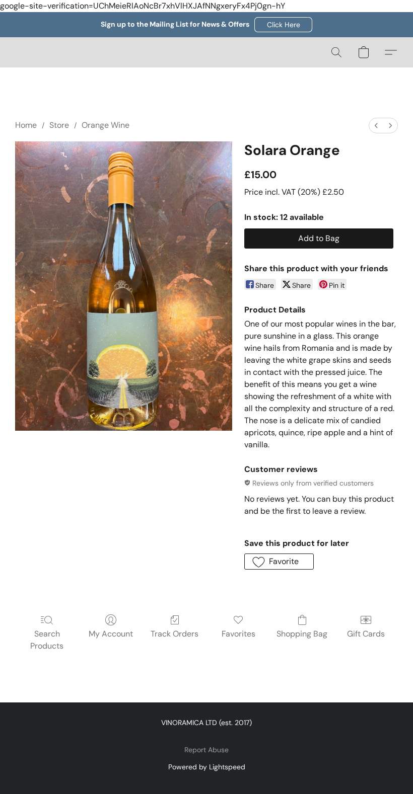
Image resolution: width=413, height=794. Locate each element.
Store (59, 125)
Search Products (46, 639)
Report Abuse (206, 749)
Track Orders (174, 633)
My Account (111, 633)
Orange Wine (105, 125)
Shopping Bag (302, 633)
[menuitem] (376, 125)
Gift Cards (366, 633)
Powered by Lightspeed (206, 766)
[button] (283, 24)
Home (26, 125)
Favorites (238, 633)
